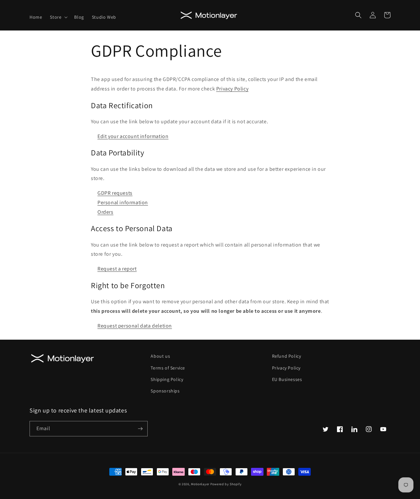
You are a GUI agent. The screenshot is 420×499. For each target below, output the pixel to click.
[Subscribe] (140, 428)
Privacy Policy (232, 88)
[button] (58, 17)
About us (160, 356)
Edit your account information (132, 136)
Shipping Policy (167, 379)
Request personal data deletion (134, 325)
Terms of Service (168, 368)
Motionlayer (200, 484)
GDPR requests (115, 193)
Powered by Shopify (226, 484)
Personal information (122, 202)
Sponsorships (165, 391)
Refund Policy (286, 356)
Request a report (117, 268)
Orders (105, 212)
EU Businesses (287, 379)
